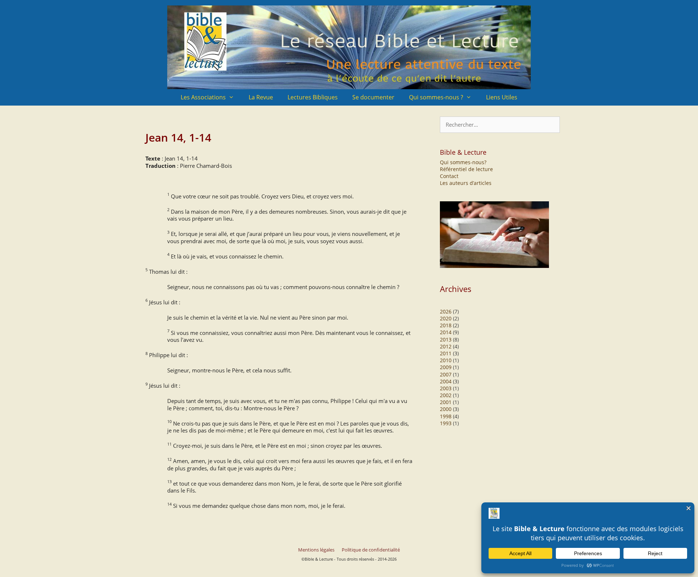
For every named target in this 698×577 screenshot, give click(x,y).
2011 (446, 353)
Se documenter (373, 97)
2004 (446, 381)
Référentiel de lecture (466, 169)
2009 (446, 367)
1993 (446, 423)
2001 (446, 402)
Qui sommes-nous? (463, 162)
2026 (446, 311)
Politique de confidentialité (371, 549)
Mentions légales (316, 549)
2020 (446, 318)
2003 (446, 388)
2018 (446, 325)
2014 (446, 332)
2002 (446, 395)
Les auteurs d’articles (466, 182)
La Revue (261, 97)
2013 (446, 339)
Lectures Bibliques (313, 97)
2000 (446, 409)
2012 (446, 346)
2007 (446, 374)
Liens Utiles (501, 97)
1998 (446, 416)
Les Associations (203, 97)
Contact (449, 176)
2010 (446, 360)
